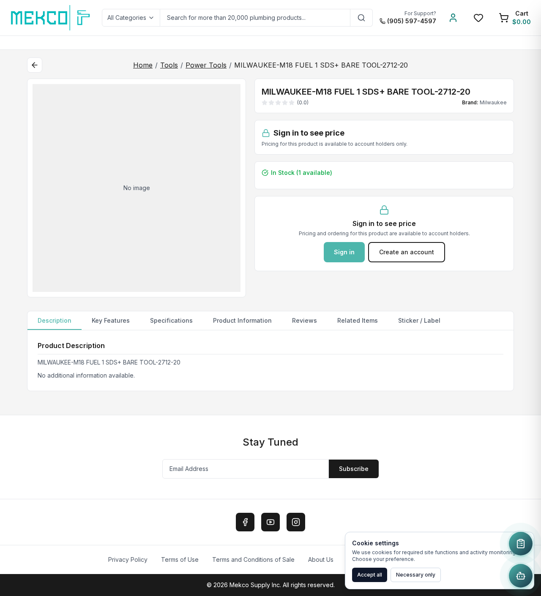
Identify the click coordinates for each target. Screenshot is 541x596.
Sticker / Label (419, 320)
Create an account (406, 252)
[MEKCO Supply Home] (51, 17)
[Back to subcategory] (34, 65)
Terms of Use (180, 559)
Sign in (344, 252)
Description (54, 320)
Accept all (369, 575)
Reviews (304, 320)
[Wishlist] (478, 17)
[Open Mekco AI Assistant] (521, 576)
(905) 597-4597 (411, 20)
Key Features (111, 320)
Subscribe (354, 468)
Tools (169, 65)
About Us (320, 559)
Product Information (242, 320)
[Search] (361, 18)
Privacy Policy (128, 559)
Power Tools (206, 65)
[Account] (453, 17)
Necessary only (415, 575)
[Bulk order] (521, 543)
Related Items (357, 320)
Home (143, 65)
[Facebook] (245, 522)
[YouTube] (270, 522)
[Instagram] (296, 522)
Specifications (171, 320)
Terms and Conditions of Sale (253, 559)
